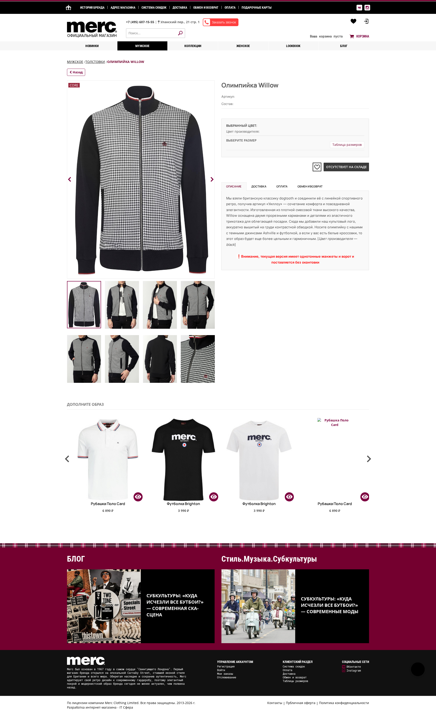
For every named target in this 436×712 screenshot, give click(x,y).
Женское (243, 46)
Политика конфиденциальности (344, 703)
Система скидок (153, 7)
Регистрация (226, 666)
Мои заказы (225, 673)
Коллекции (192, 46)
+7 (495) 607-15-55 (140, 22)
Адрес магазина (123, 7)
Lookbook (293, 46)
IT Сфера (126, 707)
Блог (343, 46)
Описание (233, 186)
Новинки (92, 46)
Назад (77, 72)
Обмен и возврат (205, 7)
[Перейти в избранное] (354, 21)
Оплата (230, 7)
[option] (105, 467)
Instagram (354, 670)
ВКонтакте (354, 666)
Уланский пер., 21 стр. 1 (180, 22)
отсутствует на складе (346, 167)
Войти (221, 670)
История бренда (92, 7)
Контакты (274, 703)
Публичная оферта (300, 703)
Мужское (142, 46)
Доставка (180, 7)
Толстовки (95, 62)
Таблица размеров (347, 144)
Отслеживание (226, 677)
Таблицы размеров (295, 681)
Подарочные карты (257, 7)
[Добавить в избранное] (317, 167)
